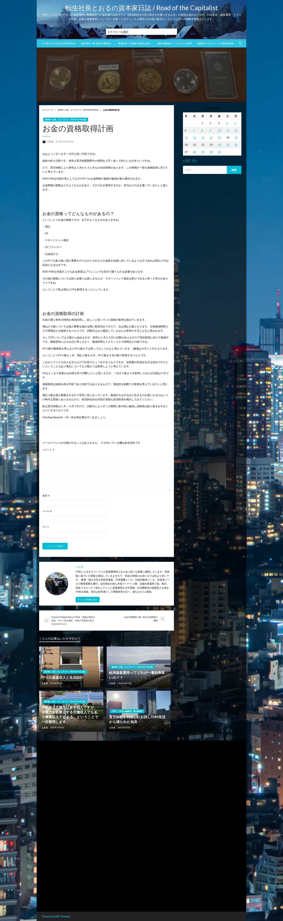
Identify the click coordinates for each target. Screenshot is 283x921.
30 (211, 151)
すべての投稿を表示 (87, 599)
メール (47, 511)
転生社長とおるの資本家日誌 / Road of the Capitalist (141, 8)
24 (219, 144)
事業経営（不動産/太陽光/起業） (135, 43)
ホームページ (47, 110)
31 (219, 151)
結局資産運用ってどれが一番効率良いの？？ (137, 674)
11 (227, 130)
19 (236, 137)
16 (211, 137)
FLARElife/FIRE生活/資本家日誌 (58, 43)
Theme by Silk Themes (56, 916)
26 (236, 144)
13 (186, 137)
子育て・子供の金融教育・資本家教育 (127, 711)
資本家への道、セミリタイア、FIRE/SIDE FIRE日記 (78, 110)
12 (236, 130)
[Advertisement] (212, 312)
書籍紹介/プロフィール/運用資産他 (216, 43)
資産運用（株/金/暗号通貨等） (97, 43)
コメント (48, 449)
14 (194, 137)
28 (194, 151)
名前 (46, 495)
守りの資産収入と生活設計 (62, 677)
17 (219, 137)
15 (202, 137)
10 (219, 130)
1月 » (195, 160)
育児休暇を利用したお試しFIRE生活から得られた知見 (137, 719)
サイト (45, 526)
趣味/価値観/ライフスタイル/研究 (174, 43)
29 (202, 151)
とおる (50, 141)
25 (227, 144)
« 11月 (186, 160)
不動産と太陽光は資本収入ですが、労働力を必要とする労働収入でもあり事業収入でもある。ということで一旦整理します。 (70, 714)
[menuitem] (58, 43)
